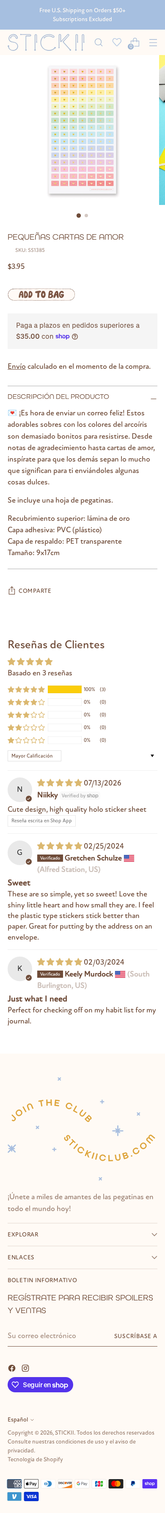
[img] (60, 783)
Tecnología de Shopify (35, 1459)
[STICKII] (48, 42)
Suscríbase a (135, 1336)
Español (18, 1419)
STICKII (64, 1432)
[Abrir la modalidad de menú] (153, 42)
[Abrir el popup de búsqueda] (98, 42)
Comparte (35, 591)
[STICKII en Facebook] (13, 1367)
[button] (26, 689)
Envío (17, 366)
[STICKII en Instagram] (26, 1367)
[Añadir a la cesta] (41, 294)
